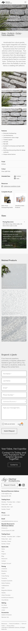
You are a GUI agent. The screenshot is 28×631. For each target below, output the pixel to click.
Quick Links (4, 547)
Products (10, 33)
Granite (3, 573)
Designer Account (6, 563)
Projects (3, 554)
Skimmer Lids (5, 617)
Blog (2, 556)
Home (3, 33)
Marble (3, 592)
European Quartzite (6, 580)
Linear (3, 610)
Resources (4, 623)
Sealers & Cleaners (6, 615)
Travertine (4, 578)
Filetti (2, 588)
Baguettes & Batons (6, 590)
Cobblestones (5, 585)
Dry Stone (4, 605)
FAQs (2, 551)
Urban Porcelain (5, 595)
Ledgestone (4, 607)
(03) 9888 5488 (5, 515)
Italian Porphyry (5, 583)
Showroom (4, 558)
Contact (3, 561)
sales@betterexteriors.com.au (9, 521)
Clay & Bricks (4, 600)
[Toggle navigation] (25, 2)
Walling (3, 603)
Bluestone (4, 571)
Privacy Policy (10, 625)
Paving (18, 33)
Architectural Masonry (7, 597)
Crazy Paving (5, 576)
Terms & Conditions (14, 623)
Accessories (5, 612)
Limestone (4, 568)
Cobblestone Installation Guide (11, 186)
